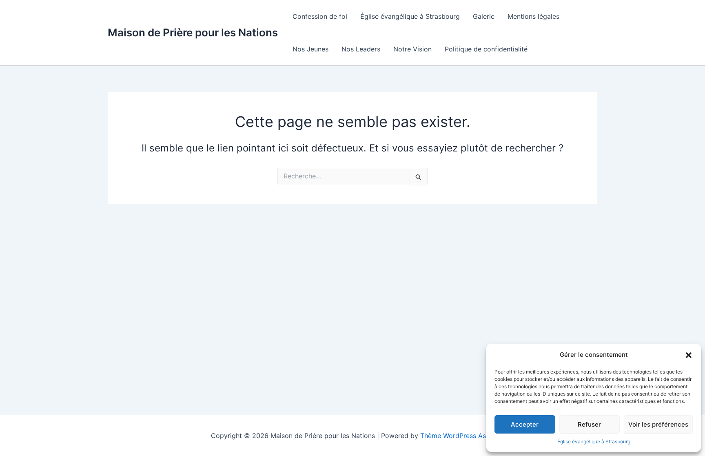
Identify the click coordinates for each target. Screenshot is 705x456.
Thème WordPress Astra (457, 436)
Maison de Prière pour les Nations (193, 32)
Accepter (525, 424)
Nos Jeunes (310, 49)
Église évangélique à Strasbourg (593, 441)
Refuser (589, 424)
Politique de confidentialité (486, 49)
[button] (689, 355)
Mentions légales (533, 16)
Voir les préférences (658, 424)
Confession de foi (320, 16)
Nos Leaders (360, 49)
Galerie (483, 16)
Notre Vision (412, 49)
